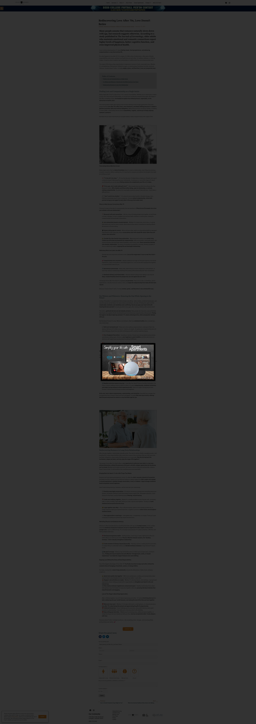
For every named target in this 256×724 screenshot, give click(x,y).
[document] (128, 362)
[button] (152, 346)
